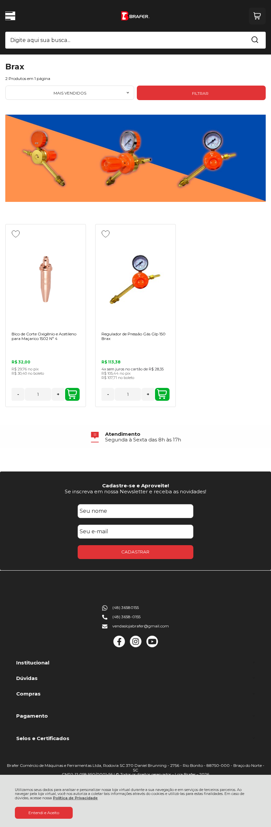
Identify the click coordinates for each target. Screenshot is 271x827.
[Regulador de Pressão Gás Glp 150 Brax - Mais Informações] (135, 278)
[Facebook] (119, 645)
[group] (135, 437)
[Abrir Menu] (10, 16)
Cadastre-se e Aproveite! (135, 485)
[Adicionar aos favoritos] (16, 234)
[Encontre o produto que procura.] (255, 40)
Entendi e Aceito (43, 812)
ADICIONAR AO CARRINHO (72, 394)
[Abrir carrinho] (257, 16)
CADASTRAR (135, 551)
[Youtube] (152, 645)
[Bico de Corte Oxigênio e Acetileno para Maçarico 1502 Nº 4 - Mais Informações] (46, 278)
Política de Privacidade (75, 798)
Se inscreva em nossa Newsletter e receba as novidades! (135, 491)
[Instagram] (135, 645)
